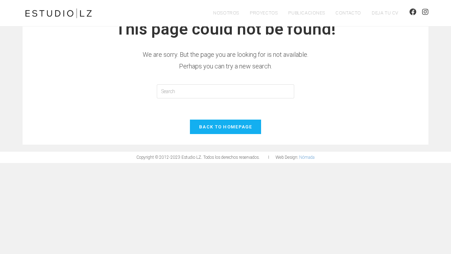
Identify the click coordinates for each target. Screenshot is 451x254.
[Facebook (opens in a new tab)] (413, 12)
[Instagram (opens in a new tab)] (425, 12)
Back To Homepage (225, 126)
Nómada (307, 157)
